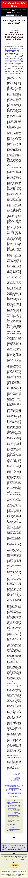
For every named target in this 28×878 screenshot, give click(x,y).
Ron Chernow (17, 793)
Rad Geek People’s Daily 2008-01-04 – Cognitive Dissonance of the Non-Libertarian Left (14, 807)
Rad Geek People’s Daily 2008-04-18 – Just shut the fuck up (14, 814)
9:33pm (8, 802)
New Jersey (14, 790)
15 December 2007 (14, 30)
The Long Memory (14, 788)
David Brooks (14, 59)
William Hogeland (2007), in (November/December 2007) (16, 778)
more (22, 859)
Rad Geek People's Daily (14, 4)
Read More (16, 812)
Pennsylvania (9, 792)
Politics (16, 785)
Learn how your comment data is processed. (13, 829)
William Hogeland (14, 796)
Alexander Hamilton (10, 789)
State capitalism (9, 795)
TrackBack (15, 802)
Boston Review (18, 789)
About (13, 12)
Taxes (18, 786)
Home (9, 12)
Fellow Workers (9, 785)
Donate (23, 871)
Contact (18, 12)
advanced (20, 15)
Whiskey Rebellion (18, 795)
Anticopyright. (8, 845)
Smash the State (12, 786)
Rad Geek (8, 848)
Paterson (19, 790)
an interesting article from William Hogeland (14, 49)
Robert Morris (10, 793)
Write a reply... (12, 824)
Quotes (21, 785)
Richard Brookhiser (17, 792)
